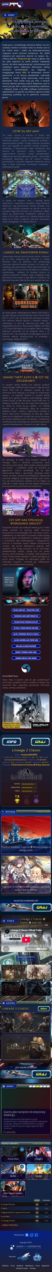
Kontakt (33, 1268)
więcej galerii (43, 1003)
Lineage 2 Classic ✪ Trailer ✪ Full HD (32, 920)
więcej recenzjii (43, 811)
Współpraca (29, 1266)
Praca (38, 1266)
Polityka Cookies (22, 1268)
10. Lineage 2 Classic (8, 1221)
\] (47, 1086)
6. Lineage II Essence (8, 1204)
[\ (30, 1086)
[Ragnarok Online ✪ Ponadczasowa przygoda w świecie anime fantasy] (26, 892)
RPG (24, 72)
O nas (13, 1266)
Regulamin (45, 1266)
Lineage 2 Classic (26, 750)
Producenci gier (24, 58)
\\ (33, 1086)
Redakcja (20, 1266)
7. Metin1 (4, 1208)
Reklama (5, 1266)
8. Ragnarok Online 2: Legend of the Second (15, 1212)
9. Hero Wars (5, 1217)
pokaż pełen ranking (41, 1143)
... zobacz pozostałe (9, 1225)
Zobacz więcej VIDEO (26, 960)
